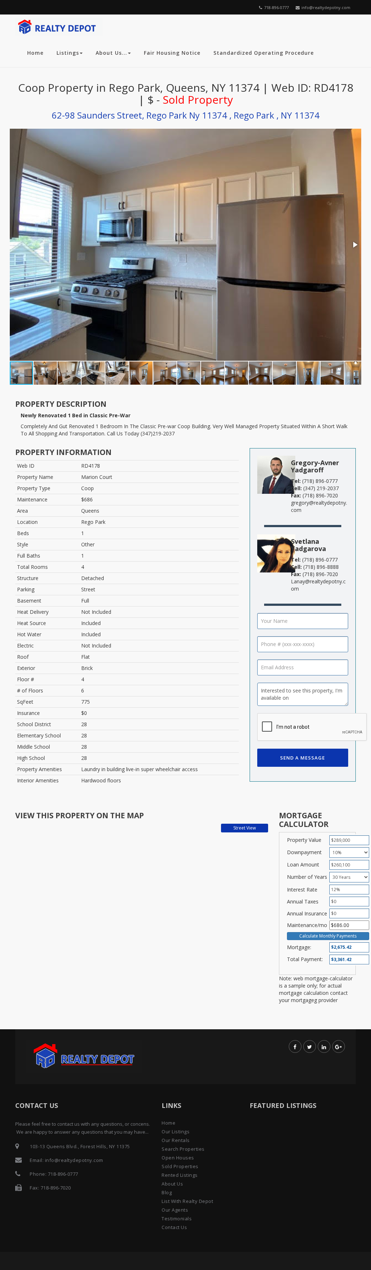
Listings (68, 52)
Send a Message (302, 757)
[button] (354, 245)
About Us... (111, 52)
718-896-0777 (276, 7)
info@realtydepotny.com (325, 7)
